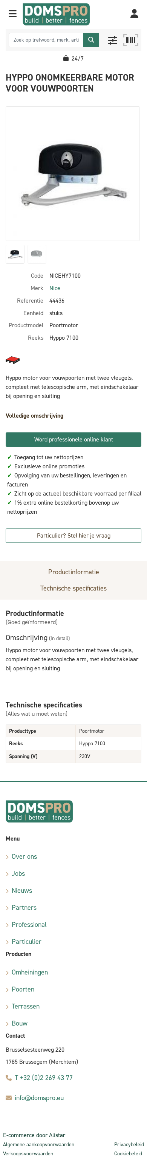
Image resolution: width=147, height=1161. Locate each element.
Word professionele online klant (73, 439)
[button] (13, 14)
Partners (24, 907)
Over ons (24, 856)
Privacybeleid (129, 1144)
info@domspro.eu (39, 1097)
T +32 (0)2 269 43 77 (44, 1077)
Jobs (18, 873)
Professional (29, 924)
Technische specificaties (73, 588)
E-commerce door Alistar (34, 1135)
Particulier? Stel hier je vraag (73, 535)
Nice (54, 288)
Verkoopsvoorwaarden (28, 1153)
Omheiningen (30, 972)
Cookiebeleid (128, 1153)
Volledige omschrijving (34, 416)
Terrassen (26, 1006)
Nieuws (22, 890)
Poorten (23, 989)
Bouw (20, 1023)
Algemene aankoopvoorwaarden (38, 1144)
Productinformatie (73, 572)
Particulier (26, 941)
